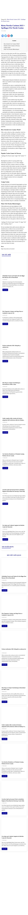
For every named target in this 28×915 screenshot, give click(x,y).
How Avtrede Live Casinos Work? (12, 44)
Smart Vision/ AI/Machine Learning (10, 904)
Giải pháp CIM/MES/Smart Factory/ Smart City (13, 897)
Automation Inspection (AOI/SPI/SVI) (10, 902)
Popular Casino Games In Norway (12, 45)
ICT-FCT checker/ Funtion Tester (9, 899)
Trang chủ (3, 19)
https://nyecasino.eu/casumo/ (8, 248)
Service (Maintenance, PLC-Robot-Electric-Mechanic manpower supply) (11, 907)
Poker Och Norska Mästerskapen (11, 49)
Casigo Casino (7, 47)
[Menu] (2, 2)
